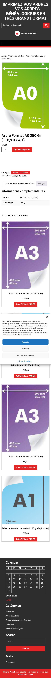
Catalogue (10, 624)
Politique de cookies (24, 361)
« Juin (8, 600)
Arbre (24, 175)
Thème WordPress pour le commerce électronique (25, 672)
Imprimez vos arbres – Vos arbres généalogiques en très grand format (25, 11)
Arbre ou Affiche (12, 616)
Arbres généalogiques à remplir (18, 620)
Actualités (10, 612)
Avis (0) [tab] (41, 183)
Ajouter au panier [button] (25, 304)
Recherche (46, 25)
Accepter (25, 342)
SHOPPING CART (28, 33)
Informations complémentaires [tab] (19, 183)
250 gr (15, 175)
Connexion (10, 662)
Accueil (4, 56)
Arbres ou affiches (16, 56)
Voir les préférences (25, 356)
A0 (20, 175)
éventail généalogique (14, 628)
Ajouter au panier (22, 149)
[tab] (2, 43)
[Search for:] (25, 641)
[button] (47, 316)
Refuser (25, 349)
